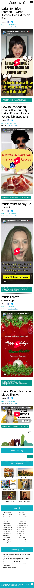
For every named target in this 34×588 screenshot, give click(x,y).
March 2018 (22, 538)
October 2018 (22, 523)
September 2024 (7, 533)
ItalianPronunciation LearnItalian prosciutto (16, 197)
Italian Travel (25, 478)
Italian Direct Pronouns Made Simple (16, 393)
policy (20, 586)
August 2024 (6, 535)
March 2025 (6, 523)
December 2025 (7, 515)
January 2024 (7, 542)
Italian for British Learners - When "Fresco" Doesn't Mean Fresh (15, 13)
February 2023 (23, 517)
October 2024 (7, 531)
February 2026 (7, 513)
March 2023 (22, 515)
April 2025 (6, 521)
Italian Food (9, 478)
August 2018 (22, 527)
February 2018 (22, 540)
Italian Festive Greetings (10, 298)
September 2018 (23, 525)
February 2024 (7, 540)
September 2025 (7, 519)
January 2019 (22, 521)
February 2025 (7, 525)
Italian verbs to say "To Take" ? (16, 205)
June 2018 (21, 531)
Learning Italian (12, 27)
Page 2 (28, 432)
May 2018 (21, 533)
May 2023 (21, 513)
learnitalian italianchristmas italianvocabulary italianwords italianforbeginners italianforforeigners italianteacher (14, 383)
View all (21, 544)
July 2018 (21, 529)
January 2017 (22, 542)
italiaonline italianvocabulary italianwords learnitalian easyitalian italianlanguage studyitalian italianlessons (15, 289)
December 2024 (7, 527)
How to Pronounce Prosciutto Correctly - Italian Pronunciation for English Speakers (15, 112)
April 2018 (21, 535)
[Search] (30, 456)
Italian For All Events (9, 490)
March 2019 (22, 519)
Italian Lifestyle (25, 490)
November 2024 (7, 529)
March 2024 (6, 538)
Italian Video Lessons (25, 501)
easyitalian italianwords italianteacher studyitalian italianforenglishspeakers (14, 99)
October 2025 (7, 517)
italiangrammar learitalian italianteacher (15, 426)
